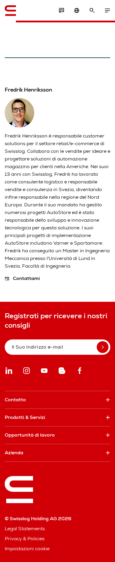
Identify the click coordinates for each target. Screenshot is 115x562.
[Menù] (107, 10)
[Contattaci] (61, 10)
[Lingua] (77, 10)
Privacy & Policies (25, 539)
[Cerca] (92, 10)
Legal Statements (25, 528)
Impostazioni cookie (27, 549)
